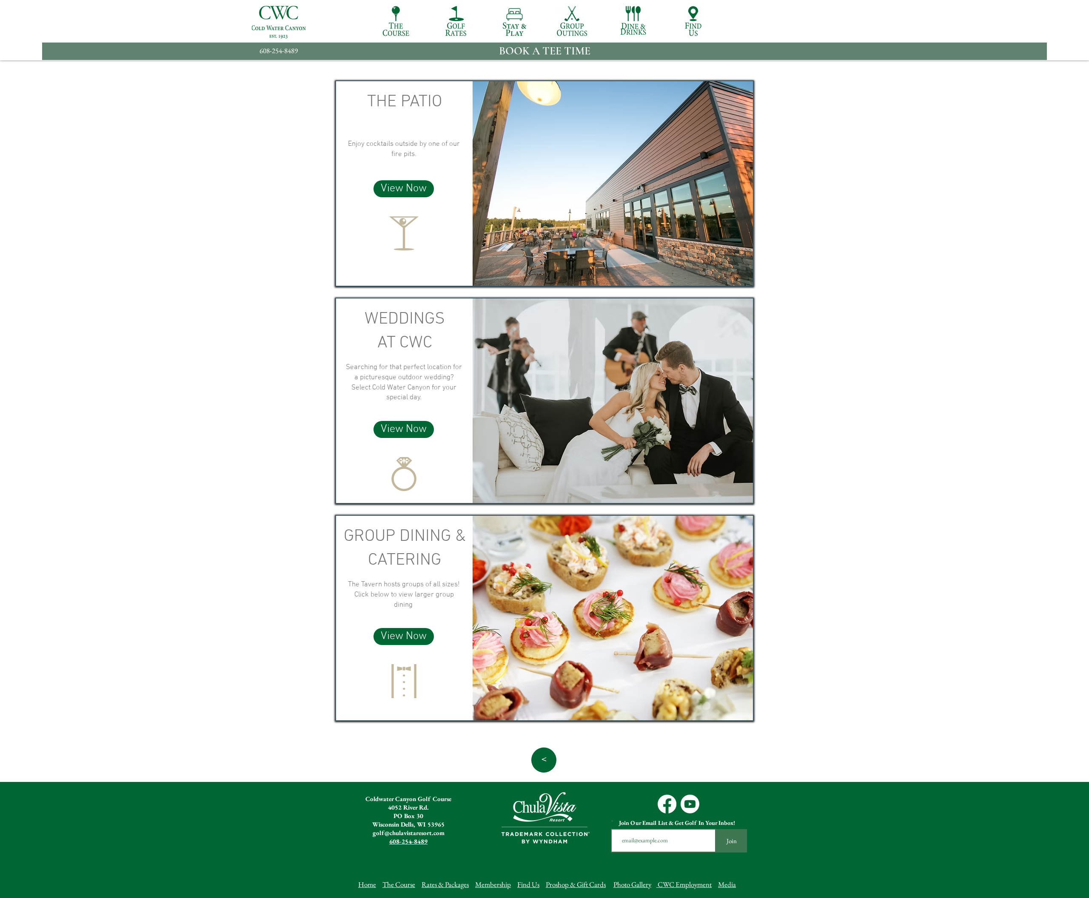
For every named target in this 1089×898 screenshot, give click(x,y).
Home (367, 884)
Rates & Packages (445, 884)
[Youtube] (690, 804)
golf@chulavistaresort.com (409, 833)
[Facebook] (667, 804)
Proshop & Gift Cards (576, 884)
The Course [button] (398, 884)
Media (727, 884)
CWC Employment (684, 884)
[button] (396, 22)
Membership (493, 884)
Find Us (528, 884)
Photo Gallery (632, 884)
